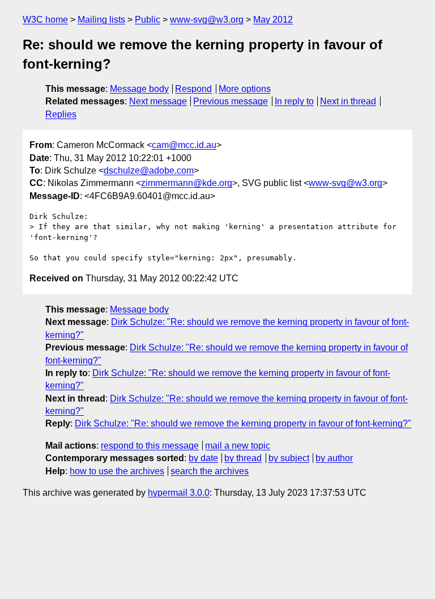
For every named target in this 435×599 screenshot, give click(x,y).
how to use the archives (117, 471)
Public (147, 19)
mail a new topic (237, 445)
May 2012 (273, 19)
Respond (193, 89)
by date (203, 458)
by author (334, 458)
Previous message (230, 101)
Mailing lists (101, 19)
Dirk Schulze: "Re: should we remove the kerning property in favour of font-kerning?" (243, 423)
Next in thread (348, 101)
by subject (288, 458)
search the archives (209, 471)
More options (245, 89)
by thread (243, 458)
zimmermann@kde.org (186, 183)
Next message (158, 101)
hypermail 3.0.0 (179, 492)
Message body (139, 89)
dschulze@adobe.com (149, 170)
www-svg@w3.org (207, 19)
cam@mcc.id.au (184, 145)
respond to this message (150, 445)
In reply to (294, 101)
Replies (60, 114)
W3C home (45, 19)
